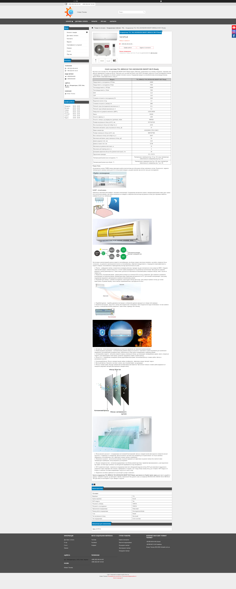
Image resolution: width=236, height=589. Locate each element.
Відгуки (69, 42)
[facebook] (92, 484)
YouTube (93, 539)
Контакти (113, 21)
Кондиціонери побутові (114, 28)
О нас (65, 542)
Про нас (103, 21)
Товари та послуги (99, 28)
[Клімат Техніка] (69, 12)
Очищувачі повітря (124, 551)
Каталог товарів (72, 32)
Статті (69, 51)
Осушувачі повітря (124, 545)
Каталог (68, 21)
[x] (94, 484)
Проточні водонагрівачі (125, 542)
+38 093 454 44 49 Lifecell (153, 541)
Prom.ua (127, 574)
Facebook (94, 542)
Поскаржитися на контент (115, 576)
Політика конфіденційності (129, 576)
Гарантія (94, 21)
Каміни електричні (124, 539)
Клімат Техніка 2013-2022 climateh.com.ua (158, 547)
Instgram (93, 545)
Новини (69, 48)
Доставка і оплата (81, 21)
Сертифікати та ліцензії (74, 45)
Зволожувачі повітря (124, 548)
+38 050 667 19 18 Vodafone (154, 544)
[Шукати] (144, 12)
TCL (123, 28)
